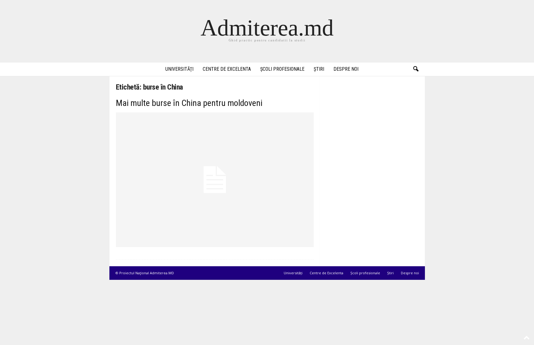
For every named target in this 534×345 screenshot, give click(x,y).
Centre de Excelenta (227, 69)
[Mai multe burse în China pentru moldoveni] (215, 179)
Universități (179, 69)
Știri (319, 69)
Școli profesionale (282, 69)
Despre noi (345, 69)
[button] (415, 69)
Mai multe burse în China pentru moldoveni (189, 103)
